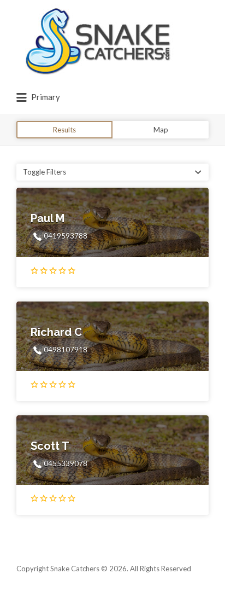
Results (64, 129)
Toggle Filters (44, 171)
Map (160, 129)
